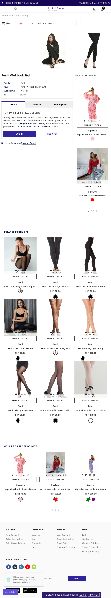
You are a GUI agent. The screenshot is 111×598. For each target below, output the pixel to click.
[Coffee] (23, 359)
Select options (92, 125)
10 (88, 121)
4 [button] (96, 211)
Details (37, 104)
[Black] (20, 291)
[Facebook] (8, 566)
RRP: (5, 94)
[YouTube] (27, 566)
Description (60, 104)
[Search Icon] (15, 9)
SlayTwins (92, 192)
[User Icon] (94, 9)
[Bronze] (88, 359)
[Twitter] (14, 566)
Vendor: (7, 83)
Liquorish (92, 130)
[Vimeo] (34, 566)
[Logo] (56, 9)
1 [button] (88, 211)
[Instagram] (21, 566)
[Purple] (93, 499)
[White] (91, 420)
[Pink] (92, 139)
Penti (20, 282)
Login (83, 595)
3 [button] (93, 211)
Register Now (26, 123)
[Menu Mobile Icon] (7, 9)
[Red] (92, 200)
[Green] (88, 499)
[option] (72, 51)
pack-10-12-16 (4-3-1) (92, 182)
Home (5, 15)
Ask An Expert (29, 143)
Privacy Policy (51, 126)
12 (92, 121)
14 (96, 121)
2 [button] (91, 211)
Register (93, 595)
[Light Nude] (93, 359)
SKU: (6, 87)
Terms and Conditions (29, 126)
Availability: (9, 90)
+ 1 (100, 121)
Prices (13, 104)
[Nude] (98, 359)
